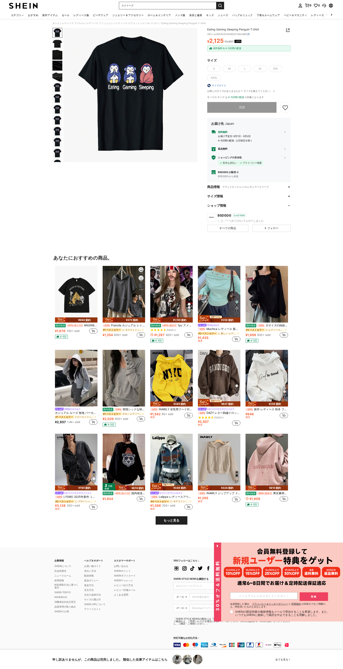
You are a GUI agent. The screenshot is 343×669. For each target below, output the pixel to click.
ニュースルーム (62, 575)
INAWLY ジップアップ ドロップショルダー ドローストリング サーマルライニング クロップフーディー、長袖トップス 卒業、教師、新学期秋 (219, 493)
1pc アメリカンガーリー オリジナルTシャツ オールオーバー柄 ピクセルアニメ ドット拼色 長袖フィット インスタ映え (172, 325)
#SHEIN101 (60, 597)
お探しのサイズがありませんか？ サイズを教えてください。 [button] (240, 91)
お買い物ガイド (92, 566)
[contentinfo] (233, 645)
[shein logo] (23, 5)
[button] (324, 5)
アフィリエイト (92, 609)
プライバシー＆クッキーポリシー (270, 603)
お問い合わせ (121, 566)
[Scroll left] (326, 15)
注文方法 (89, 590)
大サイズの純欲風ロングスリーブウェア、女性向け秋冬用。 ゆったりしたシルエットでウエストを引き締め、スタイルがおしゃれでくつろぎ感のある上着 (267, 325)
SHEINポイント (122, 571)
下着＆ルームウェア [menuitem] (268, 15)
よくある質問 (121, 594)
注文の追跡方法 (92, 594)
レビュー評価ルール (124, 590)
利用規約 (296, 603)
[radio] (213, 68)
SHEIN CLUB (61, 611)
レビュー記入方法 (123, 585)
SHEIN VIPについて (94, 604)
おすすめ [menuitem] (33, 15)
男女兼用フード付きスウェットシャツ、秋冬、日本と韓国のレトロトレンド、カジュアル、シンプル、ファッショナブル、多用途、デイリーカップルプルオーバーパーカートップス (267, 493)
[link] (308, 5)
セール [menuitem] (65, 15)
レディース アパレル (73, 23)
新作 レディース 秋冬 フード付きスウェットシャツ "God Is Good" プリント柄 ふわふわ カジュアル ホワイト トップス (267, 409)
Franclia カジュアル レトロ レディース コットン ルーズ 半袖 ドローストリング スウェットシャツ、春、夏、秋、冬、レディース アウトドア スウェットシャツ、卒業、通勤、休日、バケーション (124, 325)
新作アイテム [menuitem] (50, 15)
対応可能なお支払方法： (186, 638)
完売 (242, 107)
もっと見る (171, 520)
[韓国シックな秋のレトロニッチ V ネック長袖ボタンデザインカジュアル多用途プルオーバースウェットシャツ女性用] (124, 378)
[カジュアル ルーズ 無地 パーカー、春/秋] (76, 378)
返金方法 (89, 585)
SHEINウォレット (123, 580)
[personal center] (300, 5)
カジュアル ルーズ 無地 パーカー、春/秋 (76, 412)
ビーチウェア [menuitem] (100, 15)
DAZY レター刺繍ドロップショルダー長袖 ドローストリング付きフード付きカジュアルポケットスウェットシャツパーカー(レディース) (219, 412)
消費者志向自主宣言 (65, 602)
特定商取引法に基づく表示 (66, 586)
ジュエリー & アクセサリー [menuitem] (128, 15)
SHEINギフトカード (125, 575)
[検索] (220, 5)
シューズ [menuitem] (223, 15)
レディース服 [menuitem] (81, 15)
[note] (76, 319)
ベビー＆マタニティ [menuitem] (295, 15)
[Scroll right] (331, 15)
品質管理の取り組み (65, 606)
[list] (205, 568)
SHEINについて (62, 566)
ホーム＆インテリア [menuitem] (159, 15)
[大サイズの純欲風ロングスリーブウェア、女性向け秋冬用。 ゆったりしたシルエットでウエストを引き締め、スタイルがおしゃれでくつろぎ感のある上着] (267, 294)
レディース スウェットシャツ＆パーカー (137, 23)
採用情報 (59, 580)
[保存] (285, 107)
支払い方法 (90, 571)
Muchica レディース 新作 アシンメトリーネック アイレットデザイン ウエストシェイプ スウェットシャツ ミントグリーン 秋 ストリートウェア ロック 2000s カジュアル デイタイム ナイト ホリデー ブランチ (219, 329)
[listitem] (76, 304)
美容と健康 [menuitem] (195, 15)
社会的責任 (60, 571)
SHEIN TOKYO (62, 592)
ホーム (56, 23)
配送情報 (89, 575)
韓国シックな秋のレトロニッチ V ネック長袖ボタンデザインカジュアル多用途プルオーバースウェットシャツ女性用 (124, 409)
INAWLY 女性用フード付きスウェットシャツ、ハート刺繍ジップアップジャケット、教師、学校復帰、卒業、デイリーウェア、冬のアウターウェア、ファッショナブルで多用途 (172, 409)
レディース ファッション (99, 23)
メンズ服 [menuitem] (180, 15)
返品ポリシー (91, 580)
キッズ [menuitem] (210, 15)
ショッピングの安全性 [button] (230, 157)
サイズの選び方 (92, 599)
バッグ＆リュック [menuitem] (242, 15)
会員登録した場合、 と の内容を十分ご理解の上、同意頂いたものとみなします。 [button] (277, 605)
